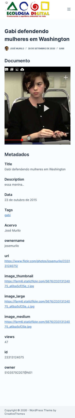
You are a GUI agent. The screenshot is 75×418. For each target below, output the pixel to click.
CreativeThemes (15, 413)
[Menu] (68, 9)
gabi (61, 48)
